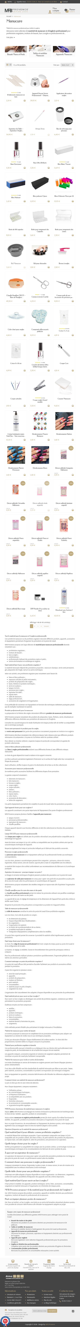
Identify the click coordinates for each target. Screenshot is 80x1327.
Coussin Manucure (64, 399)
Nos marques (31, 1303)
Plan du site (48, 1300)
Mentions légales (49, 1297)
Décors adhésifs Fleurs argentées (16, 539)
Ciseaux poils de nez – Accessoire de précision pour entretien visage (64, 297)
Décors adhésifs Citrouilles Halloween (16, 504)
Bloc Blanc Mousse (64, 164)
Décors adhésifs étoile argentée (40, 504)
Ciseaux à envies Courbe (40, 297)
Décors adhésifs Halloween (16, 573)
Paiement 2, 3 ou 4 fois (14, 1297)
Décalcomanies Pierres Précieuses (16, 469)
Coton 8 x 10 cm (15, 363)
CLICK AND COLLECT (14, 1300)
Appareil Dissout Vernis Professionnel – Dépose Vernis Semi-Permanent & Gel (40, 96)
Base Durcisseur (16, 164)
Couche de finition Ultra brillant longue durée (40, 366)
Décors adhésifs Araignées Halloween (64, 469)
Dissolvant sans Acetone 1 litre (64, 611)
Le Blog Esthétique (50, 1303)
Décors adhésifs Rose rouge (16, 609)
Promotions (31, 1294)
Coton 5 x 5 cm (64, 331)
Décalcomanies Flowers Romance (40, 435)
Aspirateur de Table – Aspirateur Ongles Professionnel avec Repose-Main (16, 132)
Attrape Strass (40, 129)
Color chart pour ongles (16, 329)
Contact (65, 2)
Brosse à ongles (64, 263)
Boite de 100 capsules (16, 229)
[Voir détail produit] (48, 134)
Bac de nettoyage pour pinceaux (64, 130)
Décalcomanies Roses (40, 468)
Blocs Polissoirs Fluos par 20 (64, 196)
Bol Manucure (16, 263)
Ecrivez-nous (48, 1294)
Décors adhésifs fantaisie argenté (64, 504)
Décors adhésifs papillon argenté (40, 574)
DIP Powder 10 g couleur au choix (39, 610)
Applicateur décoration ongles (64, 94)
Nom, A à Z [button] (65, 65)
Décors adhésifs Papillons (64, 573)
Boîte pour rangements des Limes (64, 230)
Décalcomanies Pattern (64, 434)
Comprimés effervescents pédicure (40, 330)
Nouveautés (31, 1297)
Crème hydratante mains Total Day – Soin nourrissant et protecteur (15, 436)
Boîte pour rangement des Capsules (40, 230)
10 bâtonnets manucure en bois (16, 96)
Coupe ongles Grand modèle (40, 401)
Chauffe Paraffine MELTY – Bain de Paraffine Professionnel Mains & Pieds (15, 297)
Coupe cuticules (16, 399)
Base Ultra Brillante (40, 163)
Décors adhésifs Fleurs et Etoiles (40, 539)
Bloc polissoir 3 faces (40, 196)
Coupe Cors (64, 363)
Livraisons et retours (14, 1294)
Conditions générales (14, 1303)
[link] (73, 1311)
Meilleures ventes (33, 1300)
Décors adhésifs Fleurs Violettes (64, 539)
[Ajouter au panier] (24, 100)
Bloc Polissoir (15, 197)
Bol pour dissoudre (40, 263)
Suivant (46, 626)
